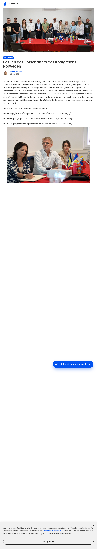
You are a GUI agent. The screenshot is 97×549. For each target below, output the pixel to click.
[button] (90, 4)
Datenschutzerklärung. (53, 530)
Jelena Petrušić (16, 71)
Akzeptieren (48, 541)
